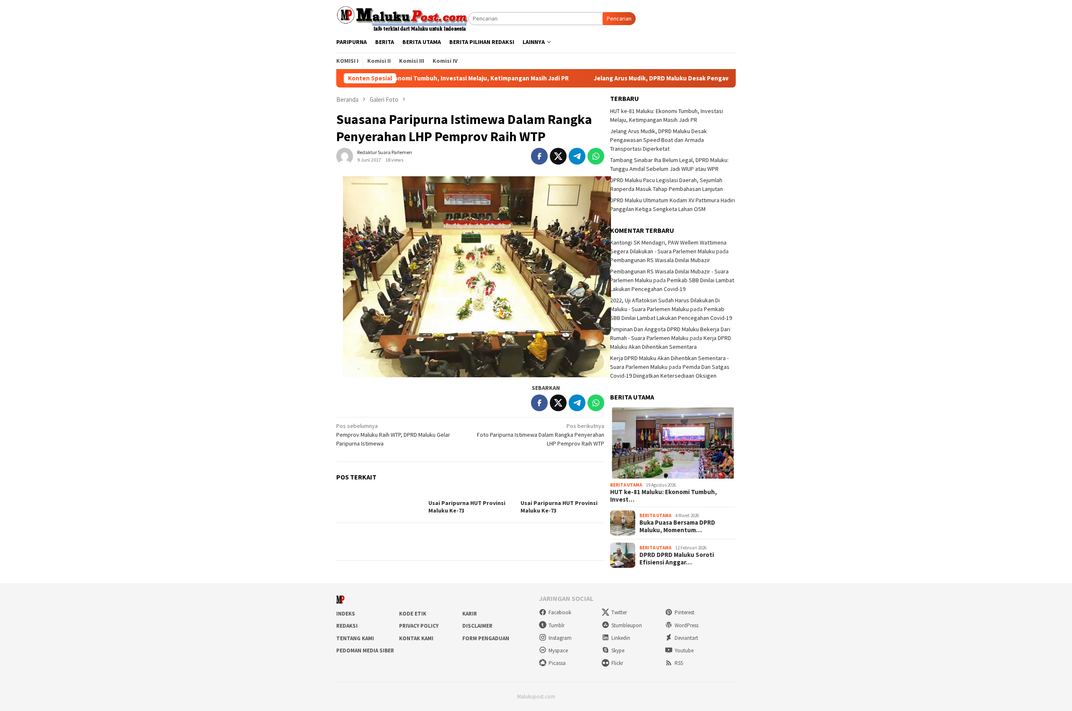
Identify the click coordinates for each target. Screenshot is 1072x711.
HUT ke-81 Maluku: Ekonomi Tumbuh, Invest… (663, 495)
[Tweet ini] (558, 156)
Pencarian (619, 18)
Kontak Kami (416, 638)
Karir (469, 613)
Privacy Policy (418, 625)
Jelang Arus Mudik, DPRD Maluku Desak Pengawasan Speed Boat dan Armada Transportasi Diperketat (700, 78)
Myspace (558, 650)
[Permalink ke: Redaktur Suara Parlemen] (344, 155)
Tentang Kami (355, 638)
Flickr (617, 663)
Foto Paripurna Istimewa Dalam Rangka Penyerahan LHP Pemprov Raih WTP (540, 434)
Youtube (684, 650)
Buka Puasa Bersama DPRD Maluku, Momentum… (677, 526)
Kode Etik (412, 613)
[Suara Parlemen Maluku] (402, 18)
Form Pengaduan (485, 638)
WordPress (686, 625)
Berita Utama (626, 485)
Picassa (557, 663)
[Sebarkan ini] (539, 156)
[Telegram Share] (577, 156)
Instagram (560, 637)
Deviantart (686, 637)
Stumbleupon (626, 625)
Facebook (560, 612)
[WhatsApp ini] (596, 156)
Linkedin (620, 637)
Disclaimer (477, 625)
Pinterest (684, 612)
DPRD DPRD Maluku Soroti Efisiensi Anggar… (676, 558)
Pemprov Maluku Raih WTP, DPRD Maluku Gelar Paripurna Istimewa (393, 434)
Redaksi (347, 625)
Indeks (345, 613)
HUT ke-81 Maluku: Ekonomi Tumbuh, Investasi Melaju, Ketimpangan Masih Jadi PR (410, 78)
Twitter (619, 612)
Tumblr (556, 625)
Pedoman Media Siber (365, 650)
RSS (679, 663)
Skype (617, 650)
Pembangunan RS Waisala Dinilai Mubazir (660, 260)
